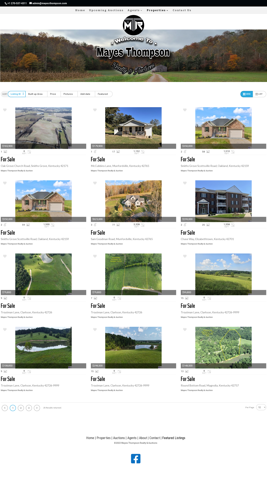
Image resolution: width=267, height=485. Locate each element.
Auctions (119, 438)
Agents (133, 10)
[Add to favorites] (5, 110)
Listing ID (16, 94)
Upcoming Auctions (106, 10)
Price (53, 94)
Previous (5, 408)
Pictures (68, 94)
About (143, 438)
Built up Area (35, 94)
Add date (85, 94)
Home (80, 10)
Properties (156, 10)
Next (37, 408)
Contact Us (182, 10)
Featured (103, 94)
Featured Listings (173, 438)
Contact (155, 438)
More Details (43, 128)
